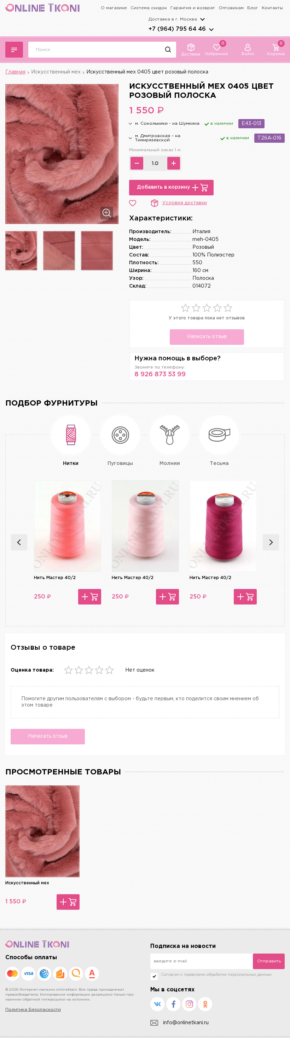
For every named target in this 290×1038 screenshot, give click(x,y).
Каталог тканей (14, 50)
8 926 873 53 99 (160, 374)
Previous (19, 542)
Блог (252, 8)
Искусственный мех (56, 72)
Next (271, 542)
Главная (15, 72)
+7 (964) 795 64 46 (177, 29)
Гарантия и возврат (192, 8)
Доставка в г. (173, 19)
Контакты (272, 8)
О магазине (114, 8)
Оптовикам (231, 8)
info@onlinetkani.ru (186, 1023)
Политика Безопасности (33, 1010)
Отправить (269, 961)
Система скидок (148, 8)
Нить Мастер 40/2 (55, 578)
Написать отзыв (207, 337)
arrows (211, 29)
